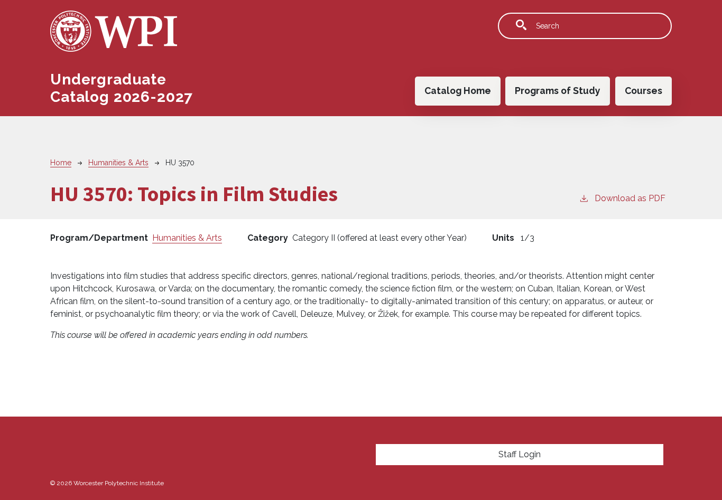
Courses (643, 90)
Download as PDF (630, 198)
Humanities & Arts (118, 162)
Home (60, 162)
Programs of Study (557, 90)
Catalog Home (457, 90)
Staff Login (519, 454)
